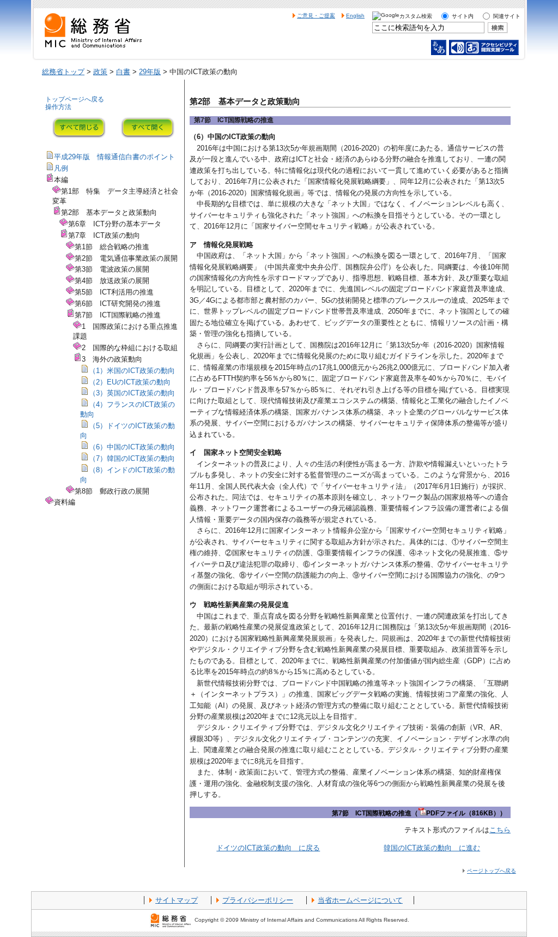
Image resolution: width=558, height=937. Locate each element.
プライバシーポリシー (257, 900)
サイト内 (463, 16)
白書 (123, 72)
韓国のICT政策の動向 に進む (432, 848)
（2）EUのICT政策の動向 (130, 382)
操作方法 (58, 107)
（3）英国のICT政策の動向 (132, 393)
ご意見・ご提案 (316, 16)
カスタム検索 (415, 16)
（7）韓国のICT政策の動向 (132, 458)
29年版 (150, 72)
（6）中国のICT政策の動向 (132, 447)
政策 (100, 72)
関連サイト (506, 16)
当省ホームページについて (360, 900)
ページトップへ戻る (491, 871)
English (355, 16)
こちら (500, 830)
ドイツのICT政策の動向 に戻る (268, 848)
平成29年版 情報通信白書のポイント (114, 157)
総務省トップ (63, 72)
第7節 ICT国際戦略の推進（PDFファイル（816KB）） (419, 813)
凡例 (61, 168)
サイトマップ (176, 900)
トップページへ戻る (74, 99)
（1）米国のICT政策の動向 (132, 371)
